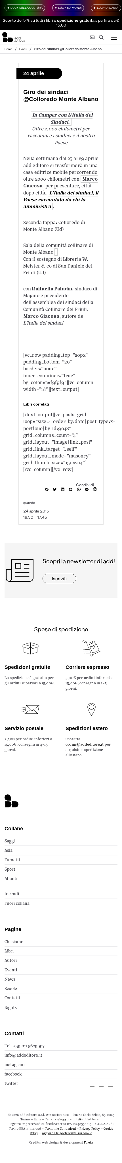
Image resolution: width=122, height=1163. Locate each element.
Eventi (23, 49)
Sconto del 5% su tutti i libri (28, 20)
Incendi (12, 894)
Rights (11, 1007)
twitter (11, 1083)
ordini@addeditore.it (85, 744)
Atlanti (11, 878)
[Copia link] (96, 489)
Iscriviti (59, 578)
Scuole (11, 988)
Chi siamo (14, 942)
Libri (9, 951)
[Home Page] (14, 37)
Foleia (88, 1142)
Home (8, 49)
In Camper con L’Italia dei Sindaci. (62, 118)
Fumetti (12, 860)
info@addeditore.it (23, 1055)
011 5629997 (60, 1119)
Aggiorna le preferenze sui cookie (67, 1133)
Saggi (10, 841)
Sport (10, 869)
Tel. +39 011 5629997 (25, 1046)
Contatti (12, 998)
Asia (8, 850)
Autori (11, 960)
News (10, 979)
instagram (15, 1064)
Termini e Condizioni (60, 1128)
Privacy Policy (89, 1128)
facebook (13, 1074)
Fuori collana (17, 903)
